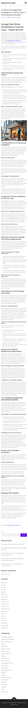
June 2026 (3, 587)
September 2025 (5, 608)
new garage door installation (13, 40)
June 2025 (3, 616)
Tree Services (4, 691)
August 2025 (4, 611)
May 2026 (3, 589)
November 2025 (5, 604)
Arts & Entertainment (6, 641)
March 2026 (4, 594)
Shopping (3, 682)
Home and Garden (5, 660)
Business (3, 644)
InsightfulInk (8, 3)
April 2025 (3, 620)
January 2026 (4, 599)
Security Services (5, 679)
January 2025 (4, 628)
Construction (4, 646)
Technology (4, 684)
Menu (25, 2)
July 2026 (3, 585)
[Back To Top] (14, 699)
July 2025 (3, 613)
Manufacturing (4, 668)
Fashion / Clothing (5, 649)
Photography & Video (6, 670)
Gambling (3, 656)
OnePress (19, 702)
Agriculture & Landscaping (7, 639)
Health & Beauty (5, 658)
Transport (3, 687)
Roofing (3, 675)
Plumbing (3, 672)
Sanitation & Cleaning (6, 677)
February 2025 (4, 625)
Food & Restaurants (6, 653)
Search (2, 532)
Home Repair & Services (13, 525)
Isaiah (19, 17)
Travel (2, 689)
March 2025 (4, 623)
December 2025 (5, 601)
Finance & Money (5, 651)
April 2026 (3, 592)
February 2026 (4, 597)
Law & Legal (4, 665)
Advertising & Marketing (7, 637)
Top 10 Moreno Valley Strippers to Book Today (12, 544)
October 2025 (4, 606)
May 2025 (3, 618)
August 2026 (4, 582)
